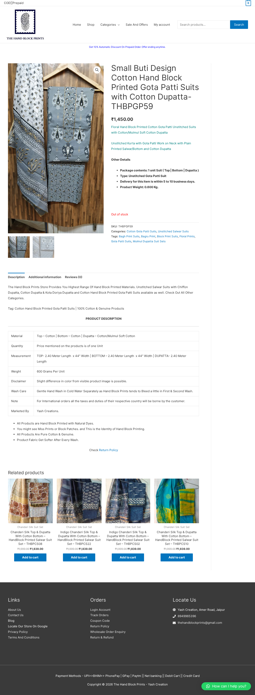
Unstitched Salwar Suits (173, 231)
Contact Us (16, 615)
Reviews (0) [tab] (73, 277)
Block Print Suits (167, 236)
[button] (97, 69)
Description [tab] (16, 277)
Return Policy (108, 450)
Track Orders (99, 615)
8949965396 (187, 616)
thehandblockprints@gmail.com (200, 623)
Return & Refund (102, 637)
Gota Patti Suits (121, 241)
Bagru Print (148, 236)
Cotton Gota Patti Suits (141, 231)
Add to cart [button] (30, 557)
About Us (14, 610)
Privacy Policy (18, 632)
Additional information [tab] (44, 277)
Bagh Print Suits (129, 236)
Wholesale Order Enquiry (108, 632)
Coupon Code (100, 621)
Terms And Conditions (23, 637)
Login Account (100, 610)
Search (239, 24)
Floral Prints (187, 236)
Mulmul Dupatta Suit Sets (149, 241)
